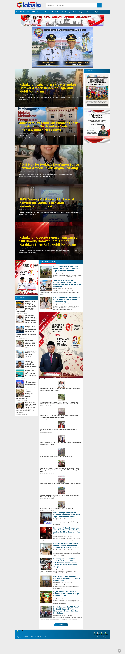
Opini (54, 12)
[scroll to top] (119, 651)
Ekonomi (90, 12)
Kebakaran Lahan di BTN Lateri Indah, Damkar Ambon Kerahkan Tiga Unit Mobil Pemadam (48, 88)
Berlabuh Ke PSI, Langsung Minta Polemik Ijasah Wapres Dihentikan (30, 363)
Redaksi (92, 637)
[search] (99, 5)
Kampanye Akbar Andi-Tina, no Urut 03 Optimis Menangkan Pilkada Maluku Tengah (59, 496)
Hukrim (47, 12)
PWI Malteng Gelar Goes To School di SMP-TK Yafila (56, 509)
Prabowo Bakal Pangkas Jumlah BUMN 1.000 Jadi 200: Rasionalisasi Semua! (30, 374)
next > (61, 625)
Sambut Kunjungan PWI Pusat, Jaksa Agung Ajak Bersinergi (30, 353)
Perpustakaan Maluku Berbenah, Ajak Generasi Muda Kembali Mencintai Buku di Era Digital (30, 319)
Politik (33, 12)
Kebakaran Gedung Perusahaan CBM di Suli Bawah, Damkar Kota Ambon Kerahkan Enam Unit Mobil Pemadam (49, 241)
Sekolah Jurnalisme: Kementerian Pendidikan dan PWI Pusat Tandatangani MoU (25, 394)
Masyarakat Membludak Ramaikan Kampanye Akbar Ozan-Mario (60, 483)
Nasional (40, 12)
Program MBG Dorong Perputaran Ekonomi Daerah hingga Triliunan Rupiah (30, 344)
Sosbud (60, 12)
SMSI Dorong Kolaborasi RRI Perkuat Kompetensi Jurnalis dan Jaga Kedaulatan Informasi (46, 203)
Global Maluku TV (22, 12)
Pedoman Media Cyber (101, 637)
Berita (75, 12)
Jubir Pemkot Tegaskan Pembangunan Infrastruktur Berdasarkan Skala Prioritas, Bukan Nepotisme (48, 126)
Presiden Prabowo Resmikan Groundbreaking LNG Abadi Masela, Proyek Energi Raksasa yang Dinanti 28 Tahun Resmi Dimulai (26, 306)
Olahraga (68, 12)
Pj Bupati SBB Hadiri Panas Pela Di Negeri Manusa (56, 456)
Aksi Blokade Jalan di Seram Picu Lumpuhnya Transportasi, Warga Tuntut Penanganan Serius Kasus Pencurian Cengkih (59, 403)
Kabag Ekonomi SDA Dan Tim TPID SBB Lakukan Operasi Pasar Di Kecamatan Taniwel (60, 443)
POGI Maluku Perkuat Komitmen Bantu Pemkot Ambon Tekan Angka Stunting (49, 166)
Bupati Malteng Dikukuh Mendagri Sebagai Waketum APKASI (30, 383)
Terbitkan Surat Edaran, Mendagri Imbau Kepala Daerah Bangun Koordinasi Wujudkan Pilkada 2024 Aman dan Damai (26, 407)
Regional (82, 12)
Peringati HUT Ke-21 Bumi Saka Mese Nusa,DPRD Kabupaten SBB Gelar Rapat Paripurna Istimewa (59, 416)
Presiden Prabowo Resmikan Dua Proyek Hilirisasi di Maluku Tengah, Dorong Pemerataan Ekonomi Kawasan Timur (26, 331)
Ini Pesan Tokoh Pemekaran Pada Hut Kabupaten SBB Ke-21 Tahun (59, 430)
